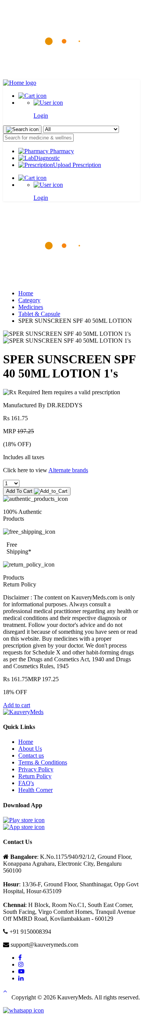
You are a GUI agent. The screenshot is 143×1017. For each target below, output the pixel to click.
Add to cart (16, 705)
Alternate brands (68, 470)
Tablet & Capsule (39, 314)
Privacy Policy (35, 769)
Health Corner (35, 790)
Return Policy (34, 776)
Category (29, 300)
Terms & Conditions (42, 762)
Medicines (30, 307)
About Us (30, 748)
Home (25, 293)
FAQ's (26, 783)
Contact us (31, 755)
